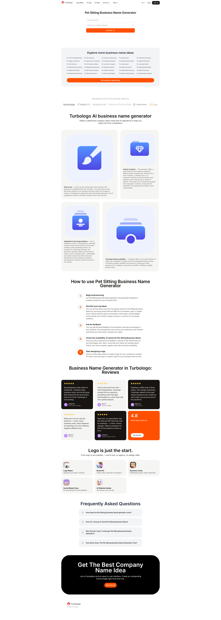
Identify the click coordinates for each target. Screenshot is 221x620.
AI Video (97, 2)
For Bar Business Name (91, 70)
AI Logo (89, 2)
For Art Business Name (91, 64)
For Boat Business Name (144, 73)
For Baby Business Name (74, 67)
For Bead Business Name (74, 73)
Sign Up (155, 2)
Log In (149, 2)
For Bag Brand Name (108, 67)
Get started (110, 585)
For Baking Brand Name (144, 67)
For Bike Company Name (126, 73)
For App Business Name (126, 61)
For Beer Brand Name (108, 73)
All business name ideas (110, 80)
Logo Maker (80, 2)
